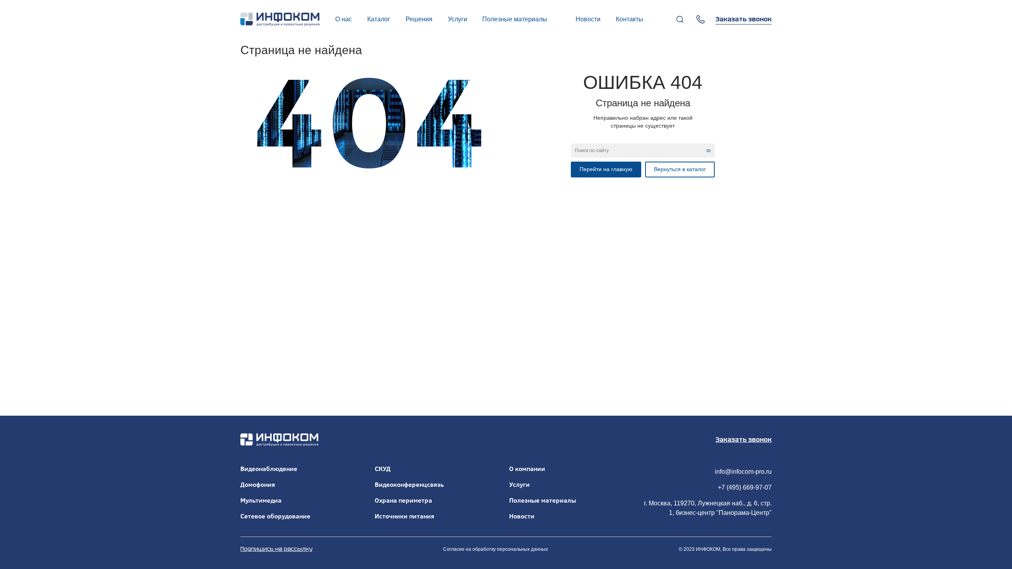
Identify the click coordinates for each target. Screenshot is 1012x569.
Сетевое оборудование (275, 516)
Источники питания (404, 516)
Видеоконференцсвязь (409, 484)
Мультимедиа (260, 500)
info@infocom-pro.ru (743, 471)
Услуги (519, 484)
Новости (521, 516)
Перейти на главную (606, 169)
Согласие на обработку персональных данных (495, 549)
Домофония (257, 484)
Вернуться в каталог (680, 169)
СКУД (383, 468)
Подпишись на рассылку (276, 548)
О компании (527, 468)
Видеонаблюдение (268, 468)
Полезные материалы (542, 500)
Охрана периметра (403, 500)
